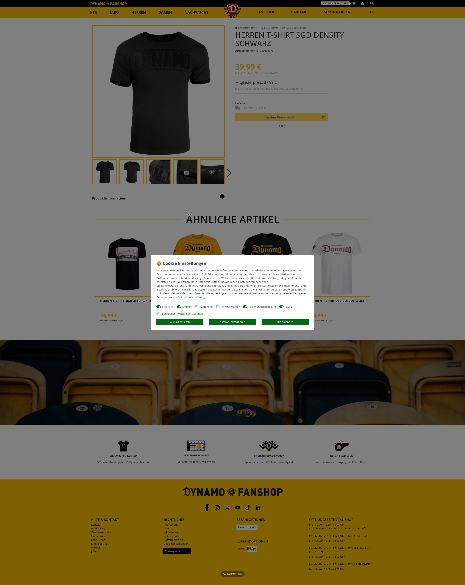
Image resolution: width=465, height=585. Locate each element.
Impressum (226, 293)
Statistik (187, 306)
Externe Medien (230, 306)
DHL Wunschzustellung (262, 306)
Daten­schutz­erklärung (191, 297)
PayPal (289, 306)
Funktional (168, 313)
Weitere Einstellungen (190, 313)
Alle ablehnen (285, 322)
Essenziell (168, 306)
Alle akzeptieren (180, 322)
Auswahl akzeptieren (232, 322)
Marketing (206, 306)
